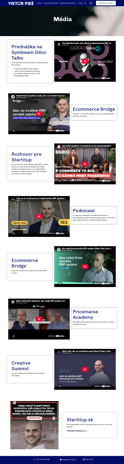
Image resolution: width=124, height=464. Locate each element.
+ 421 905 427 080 (42, 459)
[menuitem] (40, 3)
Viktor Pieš (89, 459)
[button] (91, 3)
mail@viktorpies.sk (69, 460)
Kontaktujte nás (105, 3)
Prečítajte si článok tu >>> (77, 431)
